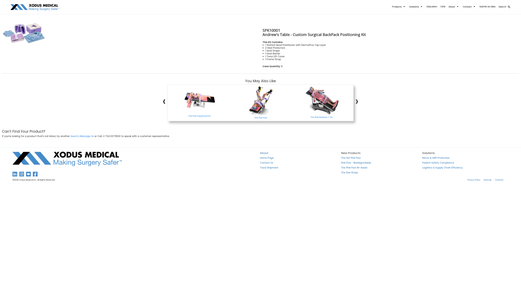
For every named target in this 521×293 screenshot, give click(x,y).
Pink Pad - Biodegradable (356, 162)
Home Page (267, 158)
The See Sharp (349, 172)
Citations (499, 180)
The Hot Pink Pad (350, 158)
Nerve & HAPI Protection (436, 158)
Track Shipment (269, 167)
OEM (442, 6)
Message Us (87, 136)
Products (399, 6)
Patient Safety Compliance (438, 162)
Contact (469, 6)
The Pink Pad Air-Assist (354, 167)
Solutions (416, 6)
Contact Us (266, 162)
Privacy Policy (474, 180)
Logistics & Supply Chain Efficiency (442, 167)
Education (432, 6)
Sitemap (488, 180)
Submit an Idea (487, 6)
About (454, 6)
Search (505, 7)
